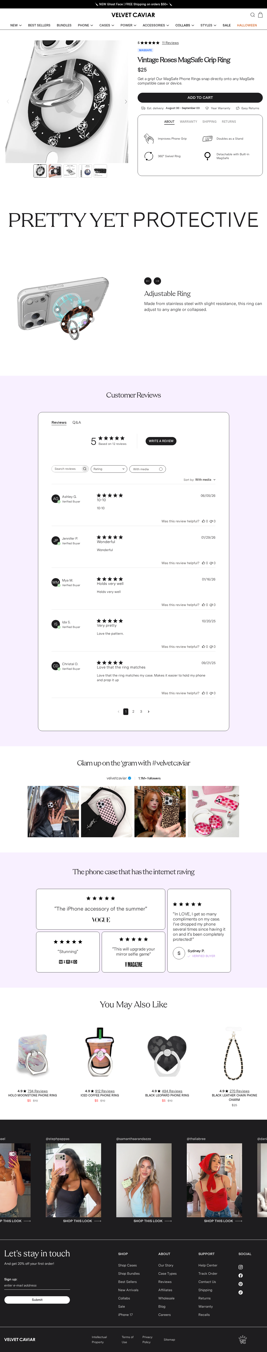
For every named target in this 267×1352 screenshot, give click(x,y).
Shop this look (47, 1221)
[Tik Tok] (251, 1292)
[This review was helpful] (203, 521)
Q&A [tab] (76, 422)
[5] (74, 331)
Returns (229, 121)
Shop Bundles (129, 1274)
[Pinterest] (251, 1284)
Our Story (165, 1265)
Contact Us (207, 1282)
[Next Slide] (126, 101)
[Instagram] (251, 1267)
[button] (16, 25)
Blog (161, 1306)
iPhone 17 (125, 1315)
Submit (37, 1300)
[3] (63, 323)
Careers (164, 1315)
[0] (84, 322)
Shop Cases (127, 1265)
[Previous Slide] (8, 101)
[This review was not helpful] (211, 521)
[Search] (253, 15)
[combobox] (109, 469)
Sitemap (169, 1339)
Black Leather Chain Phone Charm (234, 1097)
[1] (57, 309)
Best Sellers (127, 1282)
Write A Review (161, 441)
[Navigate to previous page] (118, 711)
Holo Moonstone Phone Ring (32, 1095)
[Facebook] (251, 1275)
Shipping (209, 121)
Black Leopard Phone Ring (167, 1095)
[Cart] (260, 15)
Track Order (207, 1274)
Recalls (204, 1315)
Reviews (165, 1282)
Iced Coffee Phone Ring (100, 1095)
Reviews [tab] (59, 422)
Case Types (167, 1274)
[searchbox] (66, 469)
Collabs (124, 1298)
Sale (121, 1306)
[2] (90, 319)
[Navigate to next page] (148, 711)
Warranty (188, 121)
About (169, 121)
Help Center (207, 1265)
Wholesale (166, 1298)
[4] (80, 307)
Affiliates (165, 1290)
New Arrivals (128, 1290)
